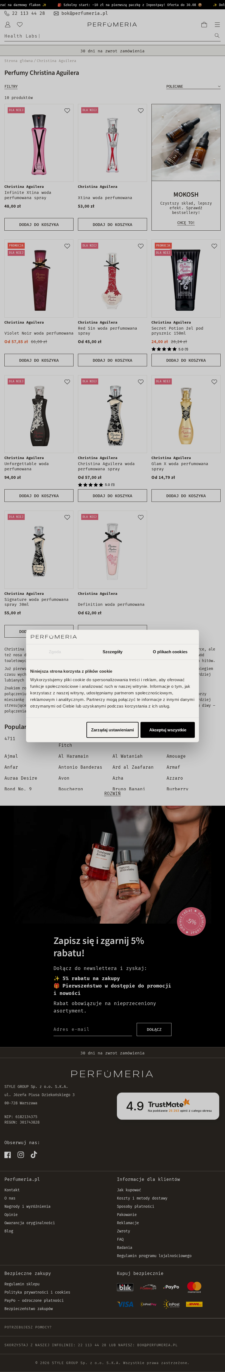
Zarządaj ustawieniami (112, 730)
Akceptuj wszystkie (167, 730)
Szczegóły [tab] (113, 651)
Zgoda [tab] (55, 651)
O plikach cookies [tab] (170, 651)
